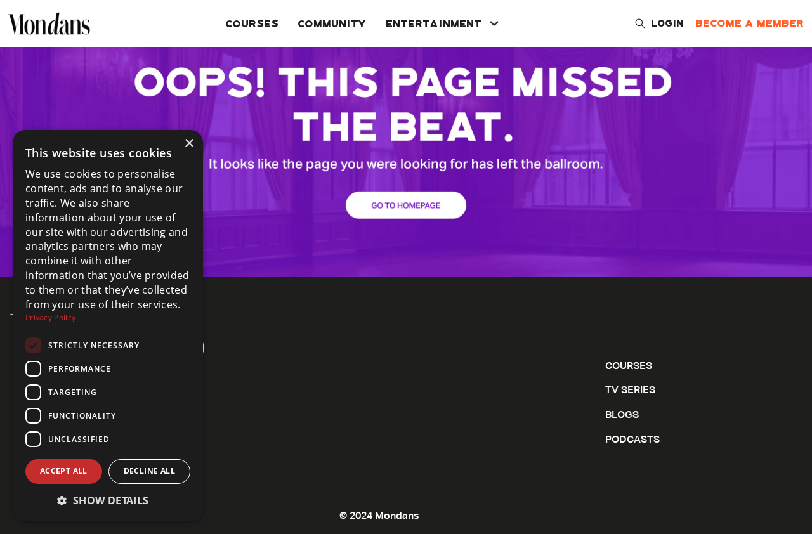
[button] (107, 500)
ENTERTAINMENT (434, 23)
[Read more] (406, 138)
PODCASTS (632, 440)
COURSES (252, 23)
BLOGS (622, 415)
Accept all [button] (64, 471)
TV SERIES (630, 391)
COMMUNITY (332, 23)
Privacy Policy (50, 317)
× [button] (188, 143)
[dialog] (108, 325)
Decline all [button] (149, 471)
